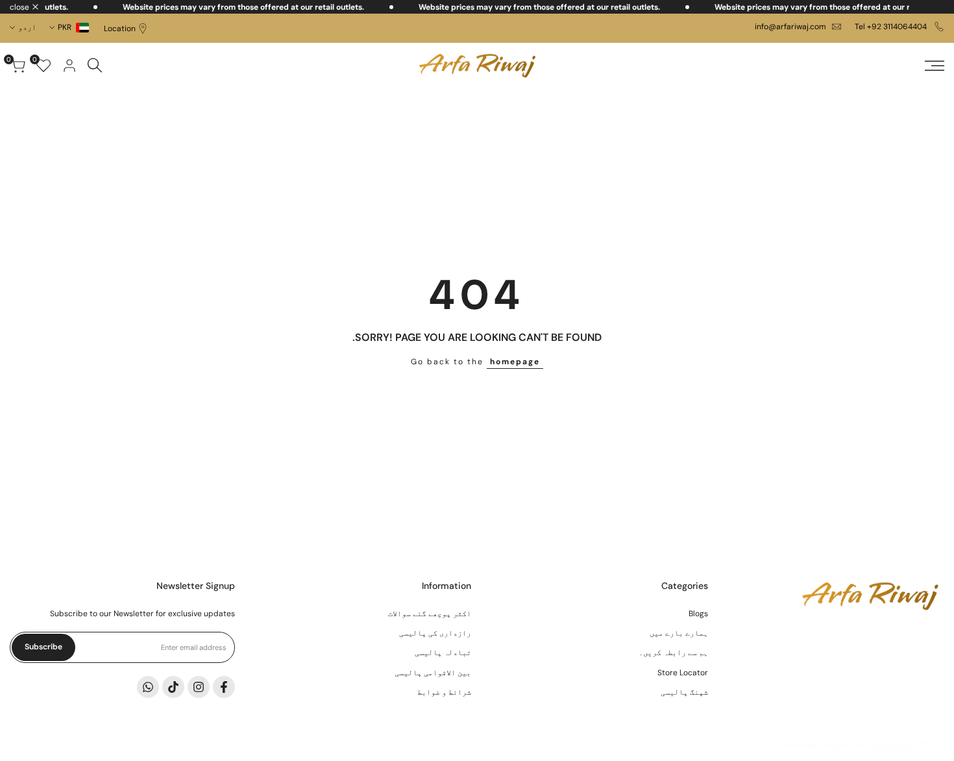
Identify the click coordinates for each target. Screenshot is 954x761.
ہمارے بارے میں (679, 633)
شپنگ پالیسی (684, 692)
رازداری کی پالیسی (435, 633)
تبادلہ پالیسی (443, 652)
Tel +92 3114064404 (892, 26)
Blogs (698, 613)
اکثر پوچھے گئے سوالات (429, 613)
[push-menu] (934, 66)
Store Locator (682, 672)
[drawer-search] (95, 65)
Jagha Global (891, 745)
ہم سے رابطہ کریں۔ (673, 652)
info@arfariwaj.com (790, 26)
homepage (515, 361)
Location (120, 28)
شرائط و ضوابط (444, 692)
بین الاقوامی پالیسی (433, 672)
